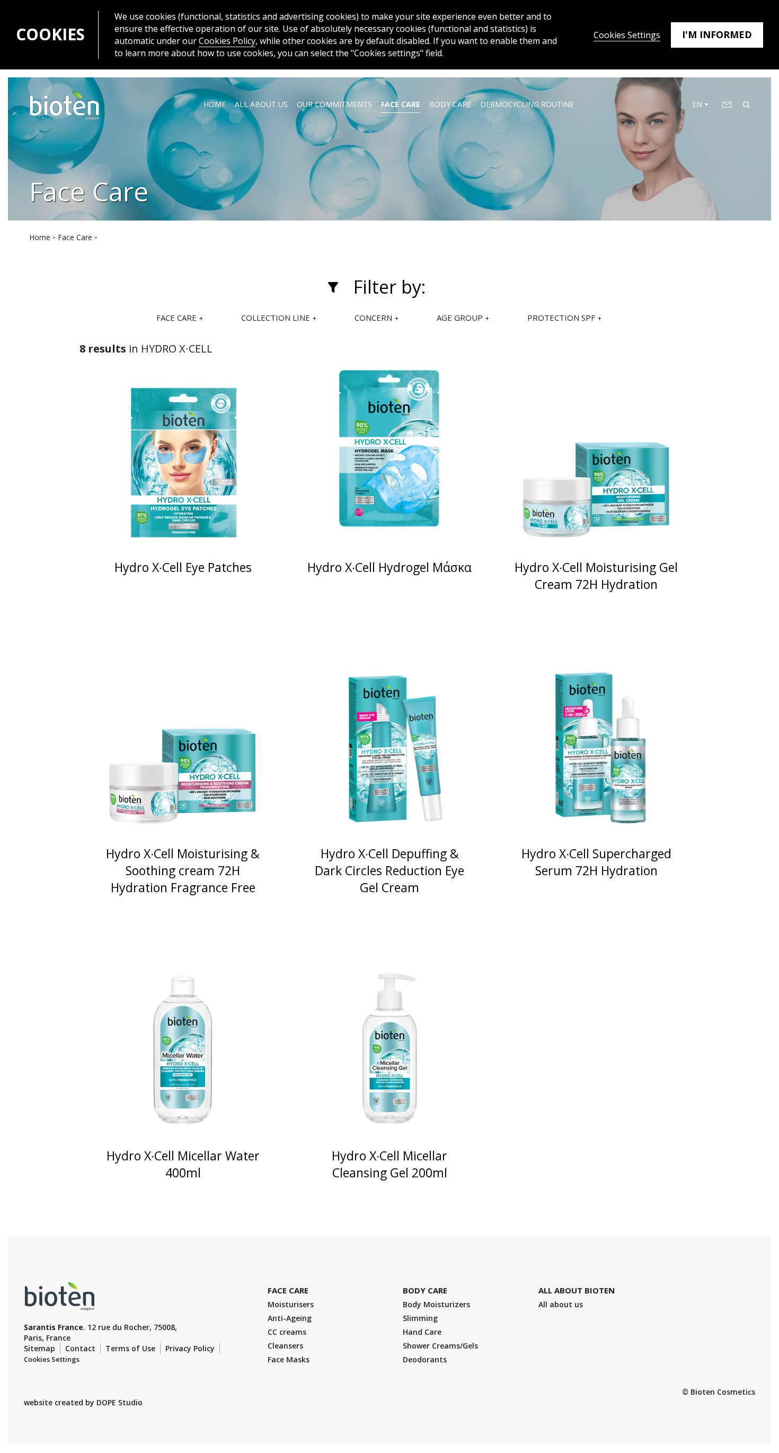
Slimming (420, 1318)
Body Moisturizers (436, 1304)
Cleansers (285, 1346)
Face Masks (288, 1359)
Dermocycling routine (527, 104)
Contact (80, 1348)
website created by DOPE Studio (83, 1402)
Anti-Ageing (290, 1318)
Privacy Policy (190, 1348)
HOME (214, 104)
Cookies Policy (227, 41)
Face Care (400, 104)
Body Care (450, 104)
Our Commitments (334, 104)
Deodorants (425, 1359)
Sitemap (39, 1348)
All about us (261, 104)
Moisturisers (291, 1304)
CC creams (287, 1332)
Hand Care (422, 1332)
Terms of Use (130, 1348)
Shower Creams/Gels (440, 1346)
